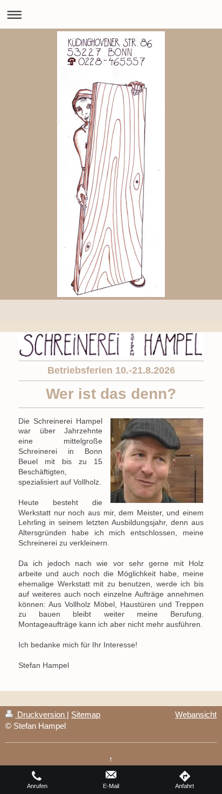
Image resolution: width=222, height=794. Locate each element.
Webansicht (196, 714)
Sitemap (85, 714)
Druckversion (41, 714)
